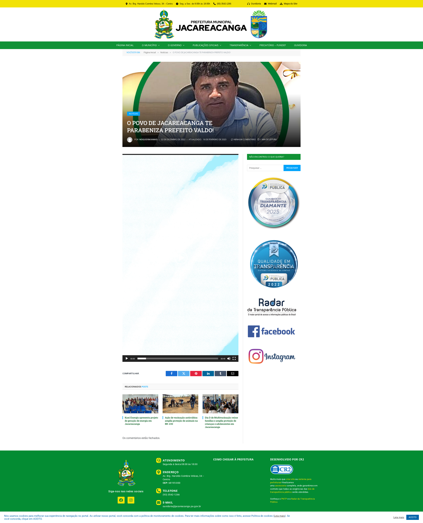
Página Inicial (125, 45)
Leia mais (279, 515)
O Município (149, 45)
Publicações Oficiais (205, 45)
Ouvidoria (300, 45)
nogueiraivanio (148, 139)
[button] (181, 258)
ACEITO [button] (413, 517)
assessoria (280, 485)
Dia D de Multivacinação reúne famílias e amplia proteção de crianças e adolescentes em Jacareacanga (221, 422)
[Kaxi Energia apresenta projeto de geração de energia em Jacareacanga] (140, 403)
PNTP (284, 499)
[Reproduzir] (126, 358)
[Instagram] (131, 500)
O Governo (175, 45)
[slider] (177, 358)
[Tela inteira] (234, 358)
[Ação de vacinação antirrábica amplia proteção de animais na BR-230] (180, 403)
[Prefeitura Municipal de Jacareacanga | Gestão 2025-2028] (211, 24)
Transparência (239, 45)
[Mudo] (229, 358)
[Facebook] (121, 500)
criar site (290, 479)
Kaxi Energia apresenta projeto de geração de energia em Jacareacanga (141, 420)
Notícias (133, 113)
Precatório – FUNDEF (272, 45)
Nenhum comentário (245, 139)
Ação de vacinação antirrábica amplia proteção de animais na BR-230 (181, 420)
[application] (180, 258)
